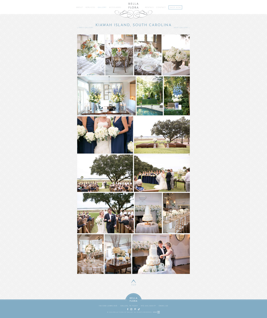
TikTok (139, 309)
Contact (161, 7)
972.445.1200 (147, 306)
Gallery (102, 7)
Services (90, 7)
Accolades (115, 7)
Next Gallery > (182, 27)
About (79, 7)
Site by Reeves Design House (156, 312)
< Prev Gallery (85, 27)
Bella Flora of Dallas (133, 10)
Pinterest (135, 309)
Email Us (163, 306)
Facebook (127, 309)
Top (133, 284)
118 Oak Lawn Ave (108, 306)
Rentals (149, 7)
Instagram (131, 309)
